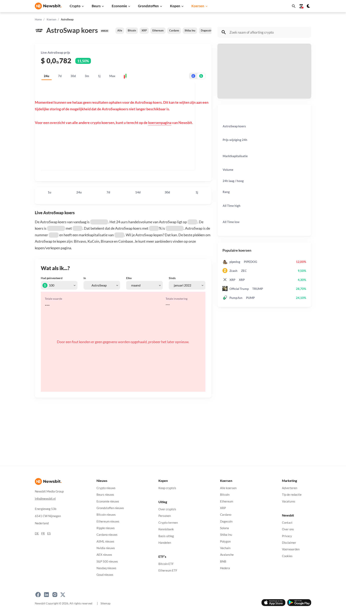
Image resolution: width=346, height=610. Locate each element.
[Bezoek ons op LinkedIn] (46, 595)
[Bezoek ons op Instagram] (55, 595)
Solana (224, 528)
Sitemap (106, 603)
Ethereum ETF (167, 570)
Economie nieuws (108, 501)
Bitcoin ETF (166, 564)
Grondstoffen (148, 6)
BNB (223, 561)
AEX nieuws (104, 555)
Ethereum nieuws (108, 521)
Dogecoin (206, 30)
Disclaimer (289, 542)
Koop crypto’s (167, 488)
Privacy (287, 536)
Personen (164, 516)
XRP (144, 30)
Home (38, 19)
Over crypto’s (167, 509)
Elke (129, 278)
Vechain (225, 548)
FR (43, 533)
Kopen (175, 6)
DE (37, 533)
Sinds (172, 278)
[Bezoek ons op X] (62, 595)
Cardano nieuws (107, 535)
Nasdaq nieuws (106, 568)
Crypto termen (168, 522)
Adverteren (289, 488)
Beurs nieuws (105, 494)
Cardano (174, 30)
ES (49, 533)
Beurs (96, 6)
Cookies (287, 556)
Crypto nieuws (106, 488)
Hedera (225, 568)
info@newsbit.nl (45, 498)
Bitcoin (132, 30)
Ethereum (158, 30)
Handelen (164, 542)
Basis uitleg (166, 536)
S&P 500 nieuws (107, 561)
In (84, 278)
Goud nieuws (105, 575)
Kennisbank (166, 529)
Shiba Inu (190, 30)
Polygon (225, 541)
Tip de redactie (292, 494)
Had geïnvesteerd (51, 278)
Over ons (288, 529)
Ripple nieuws (106, 528)
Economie (119, 6)
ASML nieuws (105, 541)
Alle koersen (228, 488)
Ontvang (227, 81)
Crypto (75, 6)
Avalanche (227, 555)
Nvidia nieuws (106, 548)
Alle (119, 30)
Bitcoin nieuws (106, 515)
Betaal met (229, 61)
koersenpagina (159, 122)
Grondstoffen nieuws (110, 508)
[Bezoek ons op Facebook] (38, 595)
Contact (287, 522)
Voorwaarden (291, 549)
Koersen (197, 6)
